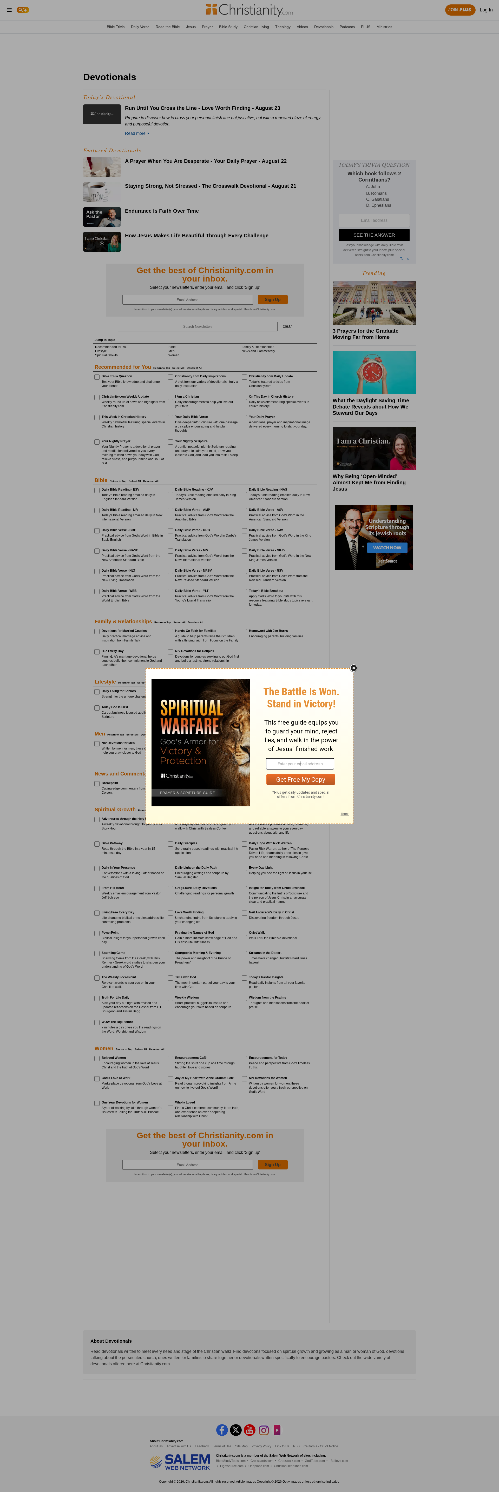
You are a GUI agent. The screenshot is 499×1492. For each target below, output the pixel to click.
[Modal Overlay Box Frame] (249, 746)
